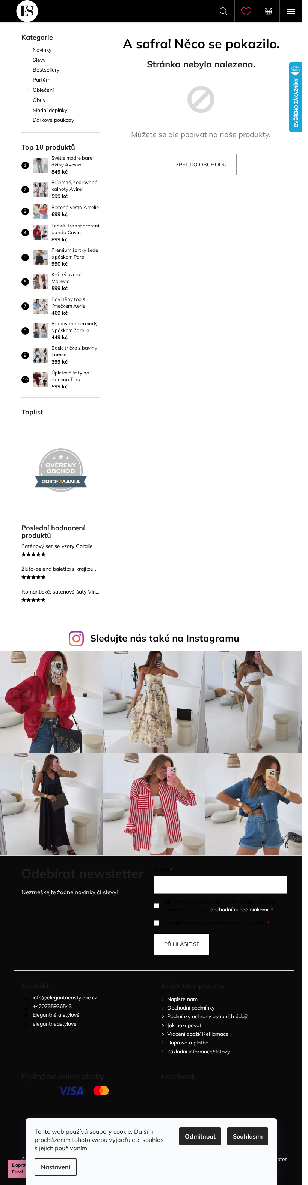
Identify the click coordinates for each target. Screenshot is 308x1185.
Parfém (41, 79)
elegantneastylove (55, 1023)
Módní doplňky (50, 110)
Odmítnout (200, 1136)
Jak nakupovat (184, 1025)
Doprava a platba (187, 1042)
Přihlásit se (181, 944)
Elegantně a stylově (56, 1014)
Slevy (39, 60)
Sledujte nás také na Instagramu (164, 638)
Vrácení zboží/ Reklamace (198, 1034)
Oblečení (43, 90)
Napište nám (182, 999)
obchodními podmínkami (239, 909)
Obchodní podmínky (190, 1007)
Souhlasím (248, 1136)
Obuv (39, 100)
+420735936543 (52, 1006)
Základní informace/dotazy (198, 1051)
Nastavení (55, 1167)
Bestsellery (46, 69)
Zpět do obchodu (201, 164)
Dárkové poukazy (53, 120)
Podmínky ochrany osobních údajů (208, 1016)
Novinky (42, 49)
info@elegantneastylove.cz (65, 997)
